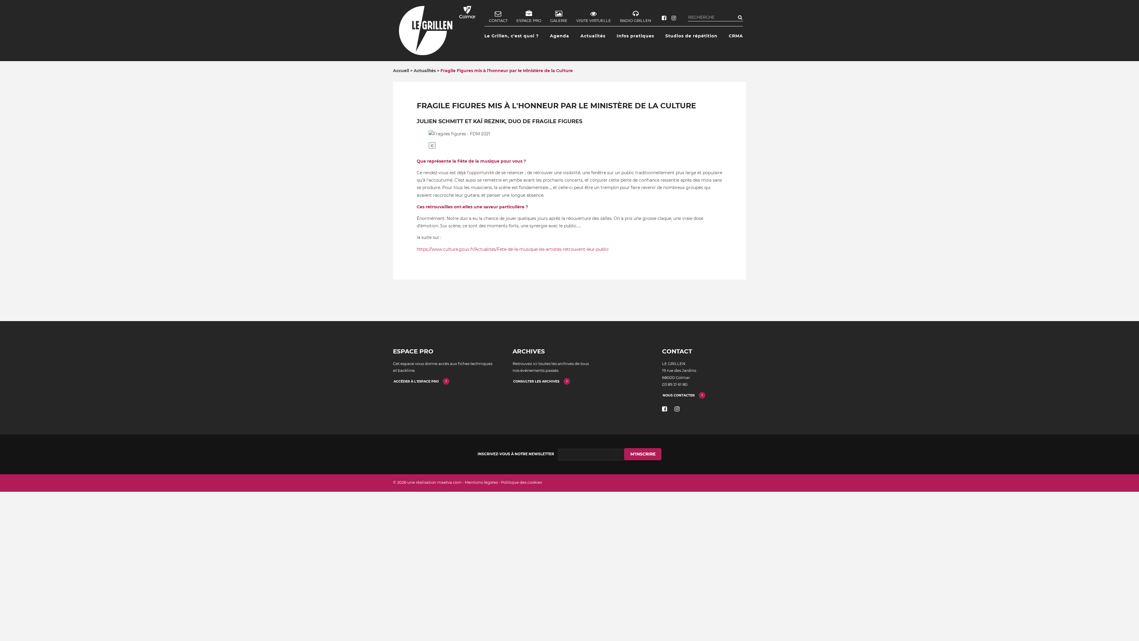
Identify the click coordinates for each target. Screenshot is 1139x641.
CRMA (736, 36)
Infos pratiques (635, 36)
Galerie (558, 20)
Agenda (559, 36)
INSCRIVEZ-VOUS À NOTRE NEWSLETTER (516, 454)
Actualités (592, 36)
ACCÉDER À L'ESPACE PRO (416, 381)
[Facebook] (664, 18)
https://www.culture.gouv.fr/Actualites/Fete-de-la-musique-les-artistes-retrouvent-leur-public (513, 249)
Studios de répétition (691, 36)
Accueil (401, 70)
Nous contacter (679, 395)
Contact (498, 20)
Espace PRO (528, 20)
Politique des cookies (521, 482)
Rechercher (740, 17)
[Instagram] (674, 18)
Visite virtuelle (593, 20)
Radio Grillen (635, 20)
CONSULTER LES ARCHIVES (536, 381)
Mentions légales (481, 482)
